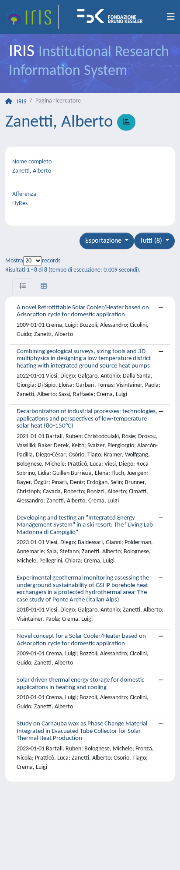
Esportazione (104, 240)
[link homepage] (32, 17)
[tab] (22, 286)
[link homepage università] (113, 17)
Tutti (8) (152, 240)
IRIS (21, 102)
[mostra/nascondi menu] (171, 17)
